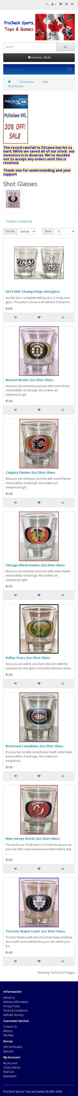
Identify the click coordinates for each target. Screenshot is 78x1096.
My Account (10, 1063)
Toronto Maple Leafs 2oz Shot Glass (35, 931)
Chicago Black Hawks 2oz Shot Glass (35, 565)
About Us (9, 997)
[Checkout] (72, 4)
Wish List (8, 1072)
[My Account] (53, 4)
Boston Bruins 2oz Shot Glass (30, 380)
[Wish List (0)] (60, 4)
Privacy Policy (11, 1006)
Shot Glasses (15, 86)
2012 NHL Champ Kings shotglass (33, 291)
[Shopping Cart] (66, 4)
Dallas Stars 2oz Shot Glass (28, 657)
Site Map (8, 1035)
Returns (8, 1031)
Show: (48, 231)
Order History (11, 1067)
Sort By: (10, 231)
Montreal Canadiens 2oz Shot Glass (34, 746)
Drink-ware (27, 82)
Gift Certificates (12, 1047)
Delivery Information (15, 1002)
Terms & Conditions (15, 1010)
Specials (8, 1051)
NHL (45, 82)
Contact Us (10, 1026)
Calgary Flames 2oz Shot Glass (30, 472)
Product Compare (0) (19, 221)
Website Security (13, 1015)
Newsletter (9, 1076)
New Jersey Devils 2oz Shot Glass (33, 838)
